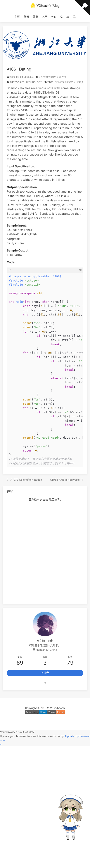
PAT (79, 82)
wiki (53, 16)
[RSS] (45, 683)
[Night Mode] (61, 17)
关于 (44, 16)
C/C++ (73, 82)
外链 (35, 16)
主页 (17, 16)
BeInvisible (62, 82)
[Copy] (80, 270)
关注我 (45, 673)
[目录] (67, 17)
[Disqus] (45, 551)
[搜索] (74, 17)
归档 (26, 16)
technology (34, 82)
